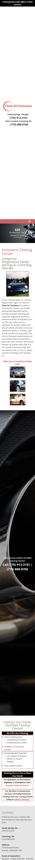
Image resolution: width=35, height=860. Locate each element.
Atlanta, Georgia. (22, 799)
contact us (21, 350)
